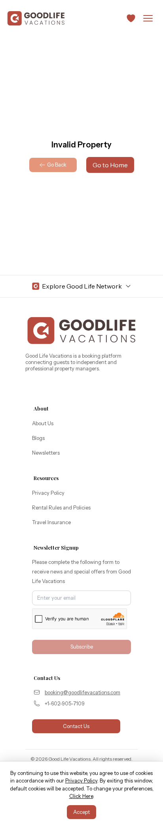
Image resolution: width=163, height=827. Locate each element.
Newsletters (46, 452)
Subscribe (81, 646)
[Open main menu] (148, 18)
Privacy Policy (48, 493)
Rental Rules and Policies (61, 507)
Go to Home (110, 165)
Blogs (38, 438)
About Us (42, 423)
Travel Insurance (51, 522)
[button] (131, 18)
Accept (81, 812)
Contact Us (76, 726)
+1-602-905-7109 (65, 703)
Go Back (56, 164)
